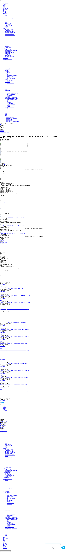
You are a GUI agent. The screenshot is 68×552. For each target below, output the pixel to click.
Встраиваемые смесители (9, 34)
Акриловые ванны (8, 49)
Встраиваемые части (10, 83)
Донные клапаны (10, 80)
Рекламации (5, 13)
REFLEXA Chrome (3, 242)
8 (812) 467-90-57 (3, 423)
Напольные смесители (9, 30)
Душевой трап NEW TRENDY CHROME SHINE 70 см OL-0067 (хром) (13, 209)
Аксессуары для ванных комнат (8, 17)
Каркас (8, 74)
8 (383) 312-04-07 (3, 427)
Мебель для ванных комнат (7, 59)
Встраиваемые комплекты (9, 40)
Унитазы (4, 64)
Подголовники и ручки (11, 78)
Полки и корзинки (8, 24)
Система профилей (8, 68)
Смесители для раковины (9, 29)
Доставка (4, 4)
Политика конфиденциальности (8, 414)
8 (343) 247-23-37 (3, 425)
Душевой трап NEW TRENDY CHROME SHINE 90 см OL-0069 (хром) (13, 225)
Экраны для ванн (10, 76)
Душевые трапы (5, 58)
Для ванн (6, 73)
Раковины (4, 63)
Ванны (4, 48)
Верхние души (7, 42)
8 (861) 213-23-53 (3, 429)
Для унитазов (7, 72)
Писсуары (4, 66)
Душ (7, 92)
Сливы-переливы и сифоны (12, 75)
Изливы (6, 36)
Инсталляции (5, 67)
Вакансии (4, 12)
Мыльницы (7, 22)
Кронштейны (7, 46)
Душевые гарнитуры (8, 41)
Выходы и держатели (8, 47)
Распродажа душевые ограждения (11, 118)
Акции (4, 6)
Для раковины (9, 111)
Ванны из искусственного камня (11, 50)
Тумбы (6, 481)
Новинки (4, 11)
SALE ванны (7, 89)
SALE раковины (8, 112)
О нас (4, 2)
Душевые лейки (7, 43)
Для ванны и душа (10, 110)
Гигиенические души (8, 457)
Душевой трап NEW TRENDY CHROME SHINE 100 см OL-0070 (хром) (13, 233)
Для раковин (7, 79)
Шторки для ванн (8, 57)
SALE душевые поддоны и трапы (11, 528)
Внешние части (9, 84)
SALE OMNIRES (8, 90)
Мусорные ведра (8, 23)
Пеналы (6, 60)
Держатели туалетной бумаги (10, 18)
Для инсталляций (8, 87)
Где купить (5, 9)
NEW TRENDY (6, 164)
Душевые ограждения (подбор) (8, 52)
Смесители (5, 28)
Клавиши (6, 70)
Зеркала (6, 62)
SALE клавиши (7, 115)
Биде (3, 65)
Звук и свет (9, 77)
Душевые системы (8, 39)
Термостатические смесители (10, 35)
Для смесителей (7, 82)
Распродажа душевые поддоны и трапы (12, 121)
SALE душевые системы (9, 107)
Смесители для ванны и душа (10, 32)
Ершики (6, 20)
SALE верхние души (8, 114)
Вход (1, 15)
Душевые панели (8, 44)
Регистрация (5, 15)
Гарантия (4, 5)
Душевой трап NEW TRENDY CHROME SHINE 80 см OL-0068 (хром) (13, 217)
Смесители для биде (8, 33)
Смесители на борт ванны (9, 31)
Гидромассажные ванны (7, 51)
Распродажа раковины (9, 120)
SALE (4, 10)
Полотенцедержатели (8, 25)
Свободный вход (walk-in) (9, 56)
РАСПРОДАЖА (5, 88)
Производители (5, 3)
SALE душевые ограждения (10, 113)
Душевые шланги (8, 45)
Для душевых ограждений (9, 505)
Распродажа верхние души (9, 117)
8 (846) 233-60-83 (3, 431)
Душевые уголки (8, 55)
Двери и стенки (7, 54)
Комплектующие (6, 71)
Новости (4, 416)
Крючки (6, 21)
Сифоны (8, 81)
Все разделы (5, 410)
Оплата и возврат (6, 8)
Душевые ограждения (6, 53)
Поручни (6, 27)
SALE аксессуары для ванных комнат (11, 98)
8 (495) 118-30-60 (3, 421)
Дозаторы (6, 19)
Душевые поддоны (6, 477)
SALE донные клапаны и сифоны (11, 97)
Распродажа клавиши (8, 116)
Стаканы (6, 26)
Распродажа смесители (9, 119)
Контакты (4, 7)
